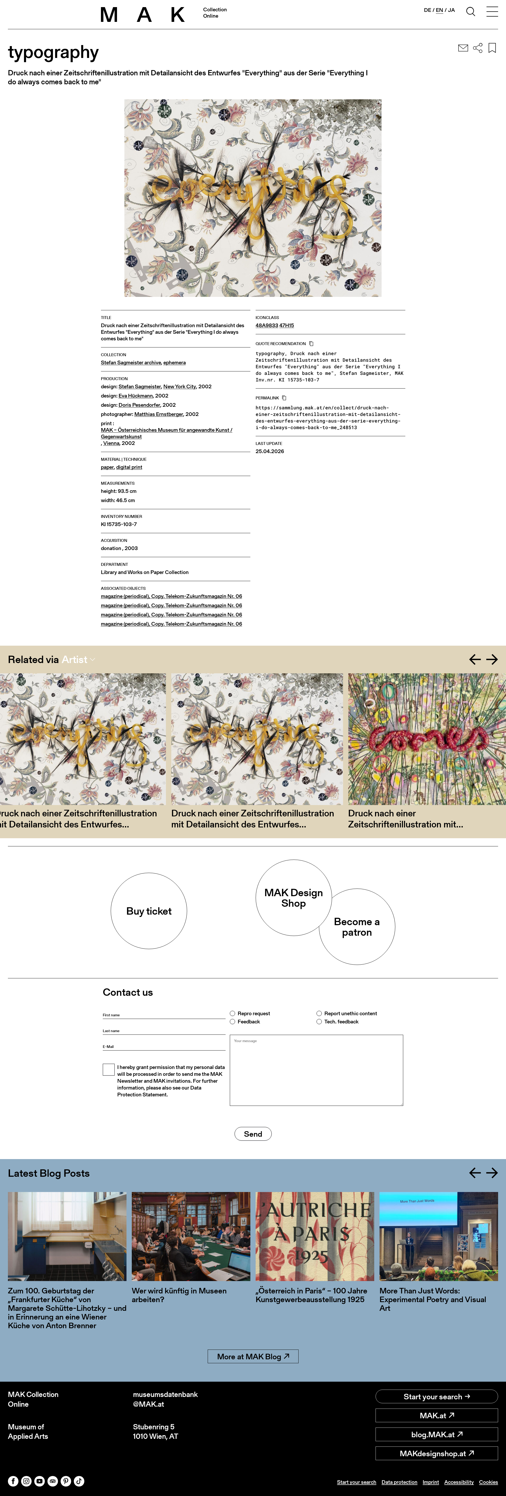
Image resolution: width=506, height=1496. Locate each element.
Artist (74, 659)
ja (451, 10)
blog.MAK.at (433, 1434)
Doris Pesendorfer (139, 405)
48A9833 (267, 325)
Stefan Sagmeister (140, 386)
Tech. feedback (341, 1021)
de (427, 10)
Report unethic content (350, 1013)
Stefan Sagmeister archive (131, 362)
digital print (129, 467)
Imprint (431, 1482)
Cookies (488, 1482)
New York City (179, 386)
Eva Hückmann (136, 396)
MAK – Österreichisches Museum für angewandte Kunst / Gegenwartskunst (166, 433)
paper (107, 467)
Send (253, 1133)
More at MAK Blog (249, 1356)
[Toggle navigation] (492, 12)
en (439, 10)
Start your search (433, 1396)
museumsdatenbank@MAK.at (165, 1399)
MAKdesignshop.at (433, 1453)
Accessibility (459, 1482)
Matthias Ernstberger (158, 414)
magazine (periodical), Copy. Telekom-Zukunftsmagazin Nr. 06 (171, 596)
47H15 (286, 325)
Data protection (399, 1482)
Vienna (111, 443)
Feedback (249, 1021)
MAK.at (433, 1415)
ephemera (174, 362)
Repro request (254, 1013)
